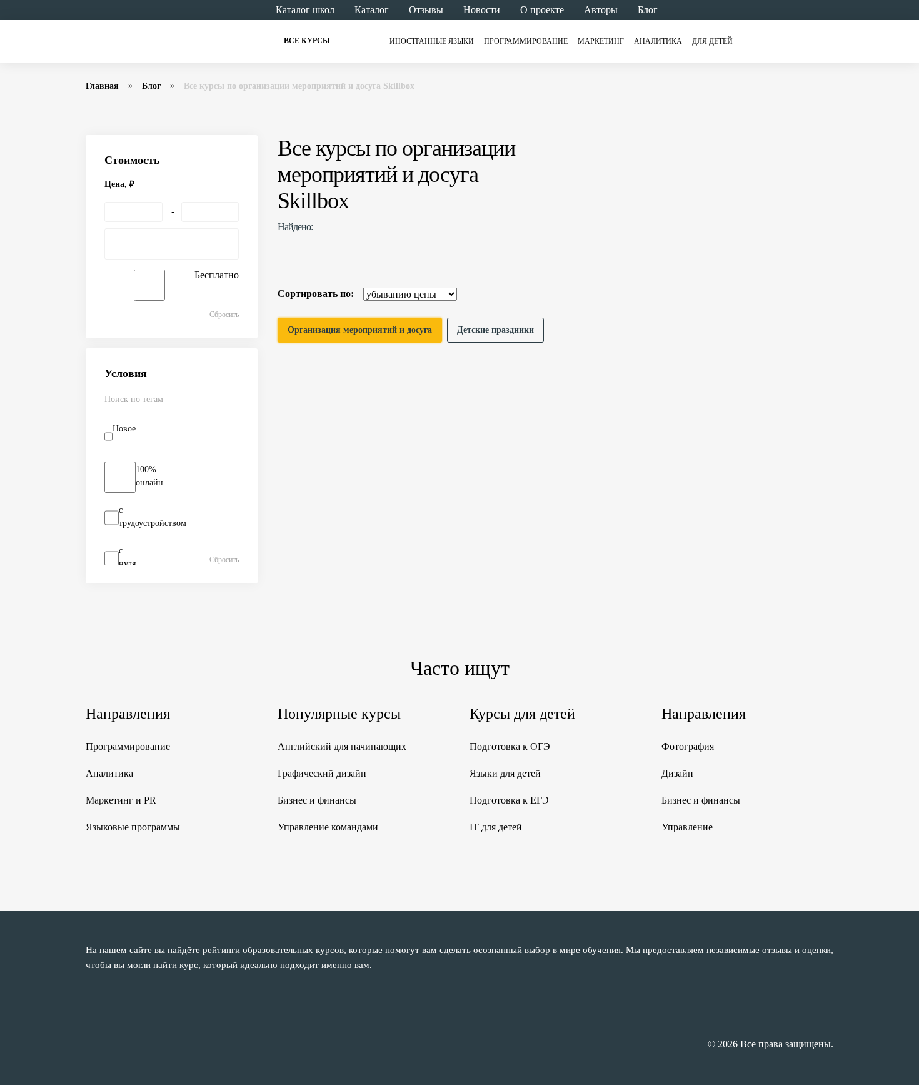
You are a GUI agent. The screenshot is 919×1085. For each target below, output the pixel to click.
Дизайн (677, 773)
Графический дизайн (322, 773)
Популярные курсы (339, 713)
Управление (687, 827)
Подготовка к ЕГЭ (509, 800)
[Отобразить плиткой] (825, 294)
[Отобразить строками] (802, 294)
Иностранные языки (431, 41)
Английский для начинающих (342, 746)
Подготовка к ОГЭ (510, 746)
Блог (648, 9)
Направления (128, 713)
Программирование (526, 41)
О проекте (542, 9)
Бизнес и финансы (317, 800)
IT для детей (496, 827)
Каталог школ (305, 9)
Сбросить (224, 314)
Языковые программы (133, 827)
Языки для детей (505, 773)
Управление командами (328, 827)
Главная (102, 86)
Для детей (712, 41)
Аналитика (658, 41)
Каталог (371, 9)
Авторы (601, 9)
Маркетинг (601, 41)
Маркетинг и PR (121, 800)
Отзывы (426, 9)
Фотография (687, 746)
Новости (481, 9)
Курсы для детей (522, 713)
